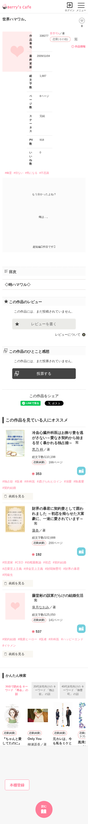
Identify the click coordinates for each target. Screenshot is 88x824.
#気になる (31, 172)
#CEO (19, 562)
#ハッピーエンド (72, 639)
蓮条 (35, 530)
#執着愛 (79, 481)
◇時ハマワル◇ (18, 284)
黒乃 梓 (37, 449)
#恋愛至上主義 (12, 568)
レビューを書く (44, 324)
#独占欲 (7, 481)
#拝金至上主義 (33, 568)
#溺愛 (68, 481)
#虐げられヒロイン (49, 481)
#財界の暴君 (71, 568)
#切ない (18, 172)
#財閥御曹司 (53, 568)
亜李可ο (54, 33)
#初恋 (47, 562)
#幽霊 (8, 172)
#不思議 (44, 172)
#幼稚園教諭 (33, 562)
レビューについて (67, 334)
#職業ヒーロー (27, 639)
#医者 (18, 481)
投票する (44, 373)
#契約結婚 (9, 488)
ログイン (70, 10)
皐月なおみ (40, 607)
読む (44, 806)
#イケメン (9, 645)
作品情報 (80, 46)
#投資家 (7, 562)
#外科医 (29, 481)
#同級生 (7, 575)
